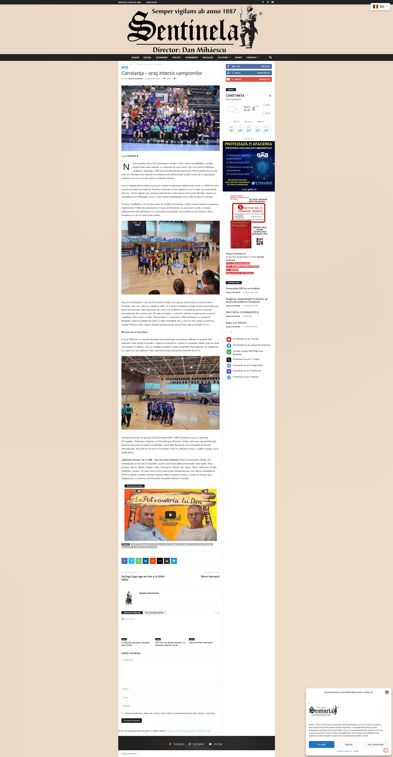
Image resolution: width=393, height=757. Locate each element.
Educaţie (207, 57)
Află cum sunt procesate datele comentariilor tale (188, 731)
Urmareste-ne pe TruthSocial (247, 370)
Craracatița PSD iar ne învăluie (243, 288)
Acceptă (321, 744)
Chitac (134, 544)
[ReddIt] (153, 561)
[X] (131, 561)
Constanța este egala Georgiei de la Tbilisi (135, 643)
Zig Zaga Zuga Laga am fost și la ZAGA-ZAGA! (143, 578)
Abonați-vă (264, 79)
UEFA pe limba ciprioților (201, 642)
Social (147, 57)
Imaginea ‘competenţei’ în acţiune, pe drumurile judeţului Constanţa (247, 300)
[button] (386, 692)
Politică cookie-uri (344, 751)
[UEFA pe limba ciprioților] (204, 628)
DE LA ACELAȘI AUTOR (154, 612)
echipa (158, 544)
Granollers (175, 544)
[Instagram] (268, 2)
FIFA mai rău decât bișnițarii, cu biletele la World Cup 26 (170, 643)
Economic (162, 57)
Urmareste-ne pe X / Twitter (246, 359)
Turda (153, 547)
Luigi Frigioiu (197, 544)
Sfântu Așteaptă (210, 576)
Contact (251, 57)
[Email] (160, 561)
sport (146, 547)
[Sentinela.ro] (196, 29)
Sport (238, 57)
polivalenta (127, 547)
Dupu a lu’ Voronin (236, 322)
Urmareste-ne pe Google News (248, 365)
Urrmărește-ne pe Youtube (246, 339)
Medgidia (208, 544)
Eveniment (191, 57)
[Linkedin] (146, 561)
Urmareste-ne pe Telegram (246, 377)
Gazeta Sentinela (135, 78)
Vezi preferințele (376, 744)
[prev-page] (214, 612)
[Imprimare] (167, 561)
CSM (151, 544)
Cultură (223, 57)
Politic (176, 57)
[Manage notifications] (385, 750)
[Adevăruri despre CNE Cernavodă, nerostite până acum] (171, 515)
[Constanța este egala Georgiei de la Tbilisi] (136, 628)
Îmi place (265, 66)
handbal (185, 544)
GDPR (356, 751)
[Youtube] (272, 2)
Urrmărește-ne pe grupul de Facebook (251, 345)
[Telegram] (174, 561)
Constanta (144, 544)
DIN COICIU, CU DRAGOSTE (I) (242, 312)
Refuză (348, 744)
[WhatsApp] (139, 561)
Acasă (135, 57)
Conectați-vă (263, 73)
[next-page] (218, 612)
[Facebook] (263, 2)
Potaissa (138, 547)
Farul (166, 544)
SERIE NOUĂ (151, 2)
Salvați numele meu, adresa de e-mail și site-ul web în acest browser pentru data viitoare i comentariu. (170, 713)
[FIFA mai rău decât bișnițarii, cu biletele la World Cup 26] (170, 628)
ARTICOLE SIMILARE (132, 612)
